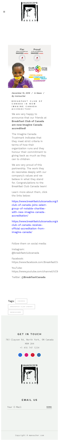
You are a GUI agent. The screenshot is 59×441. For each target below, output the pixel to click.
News (39, 93)
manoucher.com (36, 435)
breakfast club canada (21, 306)
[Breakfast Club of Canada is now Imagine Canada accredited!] (29, 66)
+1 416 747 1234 (29, 347)
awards (21, 301)
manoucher (15, 312)
